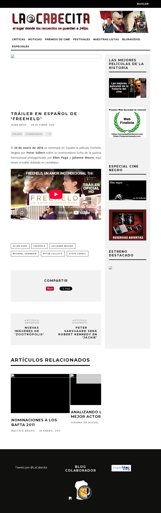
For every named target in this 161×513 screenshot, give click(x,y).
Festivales (81, 39)
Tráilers (17, 134)
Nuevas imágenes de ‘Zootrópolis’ (29, 331)
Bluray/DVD (131, 39)
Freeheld (40, 246)
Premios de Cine (57, 39)
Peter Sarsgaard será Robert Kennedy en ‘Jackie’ (77, 332)
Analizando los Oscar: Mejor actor (98, 414)
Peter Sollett (53, 253)
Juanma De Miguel (85, 423)
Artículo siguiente (79, 321)
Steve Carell (77, 253)
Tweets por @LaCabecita (31, 467)
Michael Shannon (25, 253)
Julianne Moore (62, 246)
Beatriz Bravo (23, 431)
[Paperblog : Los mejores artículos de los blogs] (121, 470)
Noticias (35, 39)
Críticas (18, 39)
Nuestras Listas (106, 39)
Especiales (20, 46)
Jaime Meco (19, 125)
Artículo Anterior (32, 321)
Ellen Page (20, 246)
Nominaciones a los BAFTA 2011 (34, 422)
